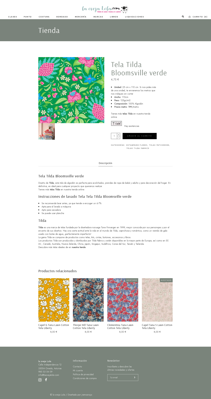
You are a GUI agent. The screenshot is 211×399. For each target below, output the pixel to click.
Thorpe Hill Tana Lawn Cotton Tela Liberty (86, 326)
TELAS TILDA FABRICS (138, 148)
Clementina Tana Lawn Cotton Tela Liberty (120, 326)
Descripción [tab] (105, 163)
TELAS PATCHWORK (159, 145)
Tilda (40, 227)
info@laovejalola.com (48, 375)
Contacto (77, 366)
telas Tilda (127, 113)
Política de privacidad (83, 374)
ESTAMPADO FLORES (137, 145)
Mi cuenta (78, 370)
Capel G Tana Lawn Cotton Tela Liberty (53, 326)
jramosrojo (87, 394)
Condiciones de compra (84, 378)
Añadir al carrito (139, 136)
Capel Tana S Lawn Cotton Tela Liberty (157, 326)
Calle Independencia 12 (49, 364)
